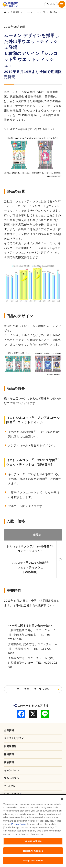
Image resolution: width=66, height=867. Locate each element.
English (51, 4)
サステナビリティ (14, 738)
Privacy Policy (18, 824)
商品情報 (9, 762)
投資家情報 (10, 746)
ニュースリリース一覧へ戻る (33, 689)
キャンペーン (11, 770)
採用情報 (9, 754)
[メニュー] (61, 4)
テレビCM (10, 786)
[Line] (45, 714)
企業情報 (9, 730)
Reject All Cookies (33, 851)
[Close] (62, 799)
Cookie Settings (33, 841)
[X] (33, 714)
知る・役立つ (11, 778)
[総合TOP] (6, 12)
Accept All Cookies (33, 860)
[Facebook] (21, 714)
